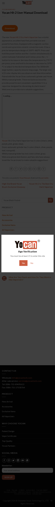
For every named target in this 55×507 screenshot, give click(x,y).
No (31, 263)
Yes (23, 263)
